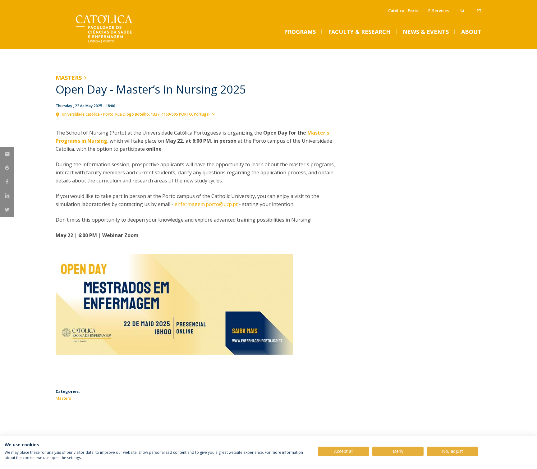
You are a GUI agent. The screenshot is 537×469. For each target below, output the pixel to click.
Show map (229, 113)
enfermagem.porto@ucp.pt (206, 204)
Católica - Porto (403, 10)
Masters (69, 77)
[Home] (118, 43)
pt (479, 10)
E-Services (438, 10)
